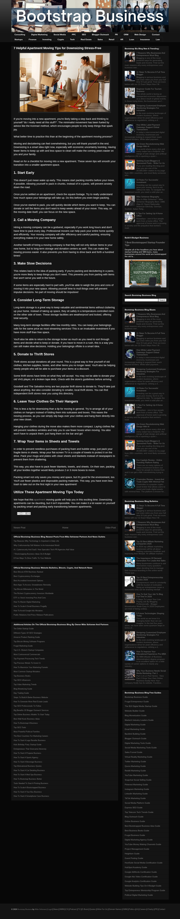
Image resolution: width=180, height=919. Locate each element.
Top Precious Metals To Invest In (27, 663)
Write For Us (102, 909)
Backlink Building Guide (135, 734)
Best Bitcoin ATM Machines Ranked (28, 572)
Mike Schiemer (40, 909)
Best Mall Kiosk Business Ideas (27, 719)
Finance (32, 39)
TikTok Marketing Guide (135, 798)
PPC (74, 34)
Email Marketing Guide (135, 729)
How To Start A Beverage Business (28, 762)
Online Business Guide (135, 821)
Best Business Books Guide (137, 830)
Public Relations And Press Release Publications (34, 615)
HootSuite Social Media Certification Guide (143, 863)
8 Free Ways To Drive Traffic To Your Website (32, 558)
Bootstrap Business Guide (136, 697)
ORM (126, 34)
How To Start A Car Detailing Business (29, 770)
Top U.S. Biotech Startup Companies (29, 650)
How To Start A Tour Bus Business (28, 792)
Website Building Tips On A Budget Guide (143, 886)
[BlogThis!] (21, 513)
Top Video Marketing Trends (25, 684)
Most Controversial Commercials (27, 654)
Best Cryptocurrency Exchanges (27, 576)
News (56, 909)
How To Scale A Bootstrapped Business (30, 787)
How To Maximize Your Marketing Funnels (31, 667)
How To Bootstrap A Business (26, 723)
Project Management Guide (137, 849)
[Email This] (18, 513)
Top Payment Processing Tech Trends (29, 659)
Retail (111, 39)
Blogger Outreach (100, 34)
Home (65, 527)
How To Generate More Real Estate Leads (31, 702)
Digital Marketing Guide (135, 724)
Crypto (61, 39)
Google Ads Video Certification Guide (141, 876)
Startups (18, 39)
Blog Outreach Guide (134, 817)
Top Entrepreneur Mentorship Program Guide (145, 890)
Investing (46, 39)
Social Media (60, 34)
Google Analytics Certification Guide (141, 881)
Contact (156, 34)
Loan (131, 39)
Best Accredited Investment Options (28, 581)
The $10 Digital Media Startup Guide (141, 706)
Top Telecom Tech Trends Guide (139, 812)
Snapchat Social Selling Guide (138, 780)
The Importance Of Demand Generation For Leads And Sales (151, 559)
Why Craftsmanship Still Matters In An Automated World (36, 545)
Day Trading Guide (21, 693)
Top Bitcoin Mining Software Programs (29, 641)
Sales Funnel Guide (133, 752)
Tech (72, 39)
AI (137, 909)
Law (158, 39)
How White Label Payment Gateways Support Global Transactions (148, 127)
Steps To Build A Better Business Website (31, 697)
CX (67, 909)
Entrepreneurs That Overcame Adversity (30, 749)
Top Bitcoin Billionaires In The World (28, 589)
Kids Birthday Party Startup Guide (27, 745)
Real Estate (86, 39)
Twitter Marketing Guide (135, 761)
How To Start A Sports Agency (26, 757)
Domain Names (115, 909)
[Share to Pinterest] (29, 513)
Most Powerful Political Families (27, 732)
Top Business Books (22, 676)
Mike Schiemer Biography (147, 197)
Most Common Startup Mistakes (27, 672)
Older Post (110, 527)
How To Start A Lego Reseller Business (30, 740)
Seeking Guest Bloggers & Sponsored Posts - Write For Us (150, 162)
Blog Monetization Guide (136, 715)
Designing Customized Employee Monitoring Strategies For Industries (151, 107)
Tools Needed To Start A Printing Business (31, 783)
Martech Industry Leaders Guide (139, 720)
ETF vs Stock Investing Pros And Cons (30, 598)
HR (121, 39)
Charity (150, 909)
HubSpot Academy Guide (136, 867)
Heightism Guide (132, 853)
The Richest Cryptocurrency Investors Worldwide (33, 593)
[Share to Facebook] (26, 513)
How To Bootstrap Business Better (28, 779)
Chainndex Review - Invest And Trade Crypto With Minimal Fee (150, 480)
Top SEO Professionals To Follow (27, 706)
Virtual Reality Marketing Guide (138, 757)
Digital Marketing (39, 34)
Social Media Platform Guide (137, 803)
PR (116, 34)
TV (79, 909)
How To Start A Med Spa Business (28, 775)
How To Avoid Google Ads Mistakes (28, 611)
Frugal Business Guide (135, 835)
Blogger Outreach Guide (135, 738)
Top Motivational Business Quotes (28, 766)
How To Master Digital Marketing (27, 602)
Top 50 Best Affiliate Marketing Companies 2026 (149, 542)
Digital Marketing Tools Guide (138, 743)
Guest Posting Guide (134, 858)
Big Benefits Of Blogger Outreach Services (31, 710)
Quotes (92, 909)
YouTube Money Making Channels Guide (143, 844)
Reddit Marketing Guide (135, 770)
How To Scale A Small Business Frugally (30, 606)
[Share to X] (23, 513)
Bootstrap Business (24, 909)
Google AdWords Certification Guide (141, 872)
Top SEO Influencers (22, 680)
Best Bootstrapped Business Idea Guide (142, 826)
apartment (39, 499)
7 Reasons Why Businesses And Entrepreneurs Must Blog (150, 54)
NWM (62, 909)
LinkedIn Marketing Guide (136, 794)
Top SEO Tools (20, 727)
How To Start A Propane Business (27, 753)
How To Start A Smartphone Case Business (31, 796)
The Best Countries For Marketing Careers (31, 736)
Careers (143, 909)
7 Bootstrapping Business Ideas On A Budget (32, 554)
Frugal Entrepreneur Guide (137, 701)
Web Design (140, 34)
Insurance (145, 39)
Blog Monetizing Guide (23, 689)
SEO (84, 34)
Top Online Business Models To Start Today (32, 714)
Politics (132, 909)
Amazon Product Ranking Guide (27, 637)
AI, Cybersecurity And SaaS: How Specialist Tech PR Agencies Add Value (44, 550)
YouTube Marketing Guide (136, 775)
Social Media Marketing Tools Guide (141, 747)
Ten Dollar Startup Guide (24, 629)
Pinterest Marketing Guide (136, 784)
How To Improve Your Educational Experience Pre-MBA (151, 652)
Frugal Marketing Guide (23, 646)
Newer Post (19, 527)
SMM (125, 909)
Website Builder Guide (135, 711)
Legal (50, 909)
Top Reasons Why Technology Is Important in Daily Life (36, 541)
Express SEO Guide (133, 807)
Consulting (19, 34)
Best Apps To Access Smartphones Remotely (32, 585)
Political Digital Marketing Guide (139, 895)
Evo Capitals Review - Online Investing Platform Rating (149, 461)
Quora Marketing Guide (135, 766)
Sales (100, 39)
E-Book (85, 909)
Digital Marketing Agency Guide (139, 840)
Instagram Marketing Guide (137, 789)
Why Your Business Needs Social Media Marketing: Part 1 (151, 672)
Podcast (73, 909)
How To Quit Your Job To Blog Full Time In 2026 (149, 595)
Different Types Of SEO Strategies (28, 633)
